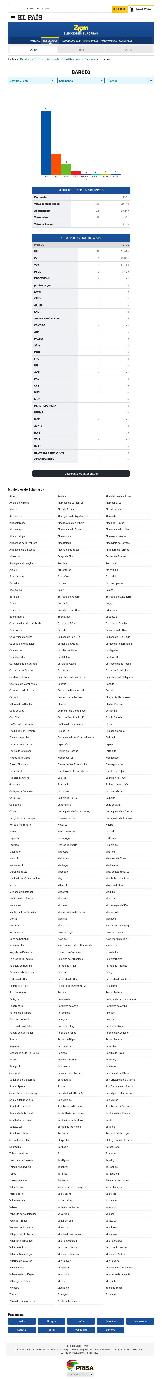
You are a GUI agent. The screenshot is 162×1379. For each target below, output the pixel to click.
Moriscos (111, 918)
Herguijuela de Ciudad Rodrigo (74, 811)
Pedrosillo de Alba (68, 979)
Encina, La (63, 730)
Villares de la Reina (68, 1254)
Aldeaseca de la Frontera (23, 542)
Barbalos (14, 583)
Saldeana (111, 1066)
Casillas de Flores (19, 677)
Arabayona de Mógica (21, 563)
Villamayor (112, 1234)
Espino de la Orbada (20, 750)
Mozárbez (63, 925)
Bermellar (15, 596)
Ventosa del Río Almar (21, 1227)
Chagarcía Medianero (118, 697)
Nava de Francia (115, 932)
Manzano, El (16, 865)
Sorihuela (63, 1146)
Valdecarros (16, 1187)
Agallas (62, 496)
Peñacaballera (114, 992)
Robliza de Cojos (115, 1052)
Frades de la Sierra (19, 757)
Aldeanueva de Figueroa (71, 529)
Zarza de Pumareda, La (22, 1301)
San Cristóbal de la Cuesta (120, 1079)
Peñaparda (64, 999)
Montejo (62, 905)
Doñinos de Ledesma (21, 724)
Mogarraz (63, 891)
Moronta (14, 925)
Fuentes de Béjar (115, 771)
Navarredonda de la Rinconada (75, 945)
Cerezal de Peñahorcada (71, 690)
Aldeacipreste (17, 522)
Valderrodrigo (65, 1200)
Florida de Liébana (68, 750)
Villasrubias (64, 1274)
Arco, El (13, 569)
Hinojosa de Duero (68, 818)
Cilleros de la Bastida (21, 704)
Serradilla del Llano (20, 1140)
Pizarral (110, 1019)
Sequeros (63, 1133)
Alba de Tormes (66, 509)
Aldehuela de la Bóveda (22, 549)
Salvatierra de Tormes (70, 1073)
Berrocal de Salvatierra (119, 596)
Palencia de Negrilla (20, 965)
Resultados (50, 40)
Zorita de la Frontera (69, 1301)
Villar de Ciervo (114, 1240)
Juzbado (110, 831)
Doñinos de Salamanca (70, 724)
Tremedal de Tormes (117, 1180)
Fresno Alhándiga (19, 764)
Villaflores (111, 1227)
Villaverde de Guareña (118, 1274)
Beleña (109, 589)
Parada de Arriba (67, 965)
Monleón (62, 898)
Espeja (109, 744)
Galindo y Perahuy (116, 777)
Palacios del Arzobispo (70, 958)
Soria (51, 1329)
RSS (96, 1353)
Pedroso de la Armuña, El (72, 985)
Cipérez (62, 704)
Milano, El (63, 885)
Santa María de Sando (21, 1113)
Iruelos (13, 831)
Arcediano (111, 563)
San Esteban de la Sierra (119, 1086)
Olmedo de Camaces (69, 952)
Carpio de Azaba (67, 663)
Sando (61, 1086)
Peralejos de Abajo (68, 1005)
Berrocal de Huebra (69, 596)
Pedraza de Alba (18, 979)
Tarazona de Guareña (21, 1160)
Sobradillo (15, 1146)
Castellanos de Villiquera (119, 677)
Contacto (19, 1349)
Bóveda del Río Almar (69, 610)
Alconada (111, 516)
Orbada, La (112, 952)
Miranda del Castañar (21, 891)
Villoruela (111, 1281)
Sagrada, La (112, 1059)
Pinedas (110, 1012)
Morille (13, 918)
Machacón (15, 851)
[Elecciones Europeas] (81, 29)
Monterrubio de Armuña (22, 912)
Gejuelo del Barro (67, 797)
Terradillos (112, 1166)
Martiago (63, 865)
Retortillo (111, 1046)
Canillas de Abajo (67, 650)
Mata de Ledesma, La (117, 871)
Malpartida (64, 858)
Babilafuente (16, 576)
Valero (13, 1207)
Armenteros (64, 569)
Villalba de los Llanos (69, 1234)
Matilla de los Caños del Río (24, 878)
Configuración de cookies (125, 1349)
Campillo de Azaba (68, 643)
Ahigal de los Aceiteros (118, 496)
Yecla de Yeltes (114, 1287)
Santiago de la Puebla (118, 1113)
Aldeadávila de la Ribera (71, 522)
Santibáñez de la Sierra (71, 1120)
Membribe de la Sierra (118, 878)
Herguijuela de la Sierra (119, 811)
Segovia (21, 1329)
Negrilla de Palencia (20, 952)
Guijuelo (13, 811)
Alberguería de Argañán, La (73, 516)
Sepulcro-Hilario (18, 1133)
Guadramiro (64, 804)
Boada (13, 603)
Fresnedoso (112, 757)
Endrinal (110, 737)
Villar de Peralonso (116, 1247)
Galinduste (15, 784)
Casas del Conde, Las (117, 670)
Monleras (111, 898)
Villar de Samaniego (20, 1254)
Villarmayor (64, 1260)
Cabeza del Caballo (116, 623)
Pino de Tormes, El (19, 1019)
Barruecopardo (114, 583)
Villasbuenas (16, 1267)
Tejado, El (111, 1160)
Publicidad (52, 1349)
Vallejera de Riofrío (68, 1207)
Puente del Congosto (117, 1032)
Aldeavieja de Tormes (118, 542)
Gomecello (15, 804)
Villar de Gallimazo (19, 1247)
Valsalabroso (113, 1207)
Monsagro (15, 905)
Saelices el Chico (67, 1059)
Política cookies (103, 1349)
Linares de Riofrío (67, 844)
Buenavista (64, 616)
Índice (89, 1353)
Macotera (63, 851)
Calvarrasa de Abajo (117, 630)
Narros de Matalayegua (119, 925)
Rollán (12, 1059)
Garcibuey (63, 791)
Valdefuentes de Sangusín (72, 1187)
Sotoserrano (113, 1146)
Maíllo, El (14, 858)
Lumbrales (112, 844)
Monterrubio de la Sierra (71, 912)
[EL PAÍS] (30, 17)
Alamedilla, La (113, 502)
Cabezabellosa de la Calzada (25, 623)
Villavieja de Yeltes (19, 1281)
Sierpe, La (63, 1140)
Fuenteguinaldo (114, 764)
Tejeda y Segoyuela (20, 1166)
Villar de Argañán (67, 1240)
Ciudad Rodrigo (114, 704)
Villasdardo (64, 1267)
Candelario (15, 650)
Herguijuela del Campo (22, 818)
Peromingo (64, 1012)
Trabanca (63, 1180)
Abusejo (13, 496)
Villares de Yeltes (115, 1254)
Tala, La (62, 1153)
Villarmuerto (113, 1260)
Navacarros (16, 932)
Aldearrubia (64, 536)
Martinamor (112, 865)
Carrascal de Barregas (118, 663)
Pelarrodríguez (17, 992)
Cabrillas (62, 630)
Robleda (62, 1052)
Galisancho (64, 784)
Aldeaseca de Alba (116, 536)
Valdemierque (17, 1200)
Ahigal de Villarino (19, 502)
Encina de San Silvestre (22, 730)
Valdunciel (111, 1200)
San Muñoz (112, 1099)
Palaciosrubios (114, 958)
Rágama (14, 1046)
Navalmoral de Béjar (117, 938)
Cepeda (110, 683)
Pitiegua (62, 1019)
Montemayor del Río (117, 905)
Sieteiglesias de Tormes (119, 1140)
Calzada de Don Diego (118, 636)
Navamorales (16, 945)
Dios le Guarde (114, 717)
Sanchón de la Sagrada (22, 1079)
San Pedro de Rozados (70, 1106)
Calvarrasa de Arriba (20, 636)
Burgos (51, 1321)
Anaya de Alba (65, 556)
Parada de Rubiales (116, 965)
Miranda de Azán (115, 885)
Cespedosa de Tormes (70, 697)
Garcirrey (14, 797)
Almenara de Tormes (117, 549)
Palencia (110, 1321)
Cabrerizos (15, 630)
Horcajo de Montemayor (119, 818)
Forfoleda (111, 750)
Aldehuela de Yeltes (68, 549)
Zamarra (14, 1294)
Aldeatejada (64, 542)
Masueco (63, 871)
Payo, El (110, 972)
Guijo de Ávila (113, 804)
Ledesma (111, 838)
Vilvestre (14, 1287)
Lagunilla (14, 838)
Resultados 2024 (71, 40)
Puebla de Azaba (115, 1026)
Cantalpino (64, 657)
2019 (33, 49)
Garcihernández (114, 791)
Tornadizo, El (113, 1173)
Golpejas (110, 797)
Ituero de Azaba (66, 831)
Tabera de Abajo (18, 1153)
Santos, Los (15, 1126)
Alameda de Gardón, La (71, 502)
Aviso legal (65, 1349)
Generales (125, 40)
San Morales (65, 1099)
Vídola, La (63, 1227)
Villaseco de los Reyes (21, 1274)
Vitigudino (63, 1287)
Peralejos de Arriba (116, 1005)
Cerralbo (110, 690)
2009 (128, 49)
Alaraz (13, 509)
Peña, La (14, 999)
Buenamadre (16, 616)
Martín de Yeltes (18, 871)
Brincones (111, 610)
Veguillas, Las (65, 1220)
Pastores (63, 972)
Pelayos (62, 992)
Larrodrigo (64, 838)
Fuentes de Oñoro (19, 777)
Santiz (109, 1120)
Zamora (110, 1329)
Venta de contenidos (35, 1349)
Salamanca (64, 1066)
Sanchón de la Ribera (117, 1073)
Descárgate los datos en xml (81, 473)
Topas (12, 1173)
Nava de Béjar (65, 932)
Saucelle (110, 1126)
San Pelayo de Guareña (119, 1106)
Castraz (62, 683)
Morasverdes (113, 912)
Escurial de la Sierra (20, 744)
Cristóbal (14, 717)
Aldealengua (16, 529)
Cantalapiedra (17, 657)
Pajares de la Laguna (21, 958)
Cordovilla (111, 710)
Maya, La (63, 878)
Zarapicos (111, 1294)
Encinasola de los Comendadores (76, 737)
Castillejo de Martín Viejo (23, 683)
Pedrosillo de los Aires (118, 979)
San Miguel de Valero (21, 1099)
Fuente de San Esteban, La (72, 764)
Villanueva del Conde (21, 1240)
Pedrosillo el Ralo (19, 985)
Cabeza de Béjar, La (69, 623)
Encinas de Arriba (19, 737)
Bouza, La (14, 610)
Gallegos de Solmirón (21, 791)
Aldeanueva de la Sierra (119, 529)
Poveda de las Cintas (20, 1026)
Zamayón (63, 1294)
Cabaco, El (111, 616)
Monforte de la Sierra (21, 898)
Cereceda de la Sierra (21, 690)
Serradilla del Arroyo (117, 1133)
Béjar (61, 589)
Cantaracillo (112, 657)
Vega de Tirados (18, 1220)
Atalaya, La (112, 569)
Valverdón (63, 1213)
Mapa (141, 1349)
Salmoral (14, 1073)
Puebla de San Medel (21, 1032)
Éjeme (109, 724)
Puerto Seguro (114, 1039)
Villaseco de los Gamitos (119, 1267)
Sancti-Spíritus (17, 1086)
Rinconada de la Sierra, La (24, 1052)
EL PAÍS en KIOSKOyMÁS (73, 1353)
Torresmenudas (18, 1180)
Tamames (111, 1153)
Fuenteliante (16, 771)
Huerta (109, 824)
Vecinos (110, 1213)
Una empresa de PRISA (80, 1365)
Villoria (61, 1281)
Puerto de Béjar (66, 1039)
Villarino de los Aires (20, 1260)
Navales (62, 938)
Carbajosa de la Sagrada (23, 663)
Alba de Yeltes (113, 509)
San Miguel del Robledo (119, 1093)
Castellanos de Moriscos (71, 677)
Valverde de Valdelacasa (23, 1213)
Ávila (22, 1321)
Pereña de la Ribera (20, 1012)
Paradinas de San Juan (22, 972)
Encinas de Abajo (115, 730)
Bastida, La (15, 589)
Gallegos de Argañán (117, 784)
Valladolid (81, 1329)
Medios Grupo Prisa (80, 1374)
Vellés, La (111, 1220)
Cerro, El (14, 697)
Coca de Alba (16, 710)
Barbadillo (111, 576)
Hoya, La (62, 824)
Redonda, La (65, 1046)
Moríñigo (62, 918)
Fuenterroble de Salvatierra (73, 771)
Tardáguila (64, 1160)
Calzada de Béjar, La (69, 636)
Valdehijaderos (114, 1187)
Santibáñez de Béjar (20, 1120)
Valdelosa (111, 1193)
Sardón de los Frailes (69, 1126)
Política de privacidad (82, 1349)
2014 (81, 49)
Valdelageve (64, 1193)
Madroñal (111, 851)
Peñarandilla (16, 1005)
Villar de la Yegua (67, 1247)
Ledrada (14, 844)
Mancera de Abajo (116, 858)
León (81, 1321)
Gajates (62, 777)
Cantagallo (112, 650)
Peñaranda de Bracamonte (121, 999)
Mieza (12, 885)
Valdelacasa (16, 1193)
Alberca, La (15, 516)
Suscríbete (119, 9)
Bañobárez (64, 576)
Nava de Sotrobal (19, 938)
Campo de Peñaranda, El (119, 643)
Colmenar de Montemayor (72, 710)
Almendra (14, 556)
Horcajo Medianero (20, 824)
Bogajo (109, 603)
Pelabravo (111, 985)
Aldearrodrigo (17, 536)
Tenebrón (63, 1166)
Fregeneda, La (65, 757)
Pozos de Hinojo (66, 1026)
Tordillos (62, 1173)
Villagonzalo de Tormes (22, 1234)
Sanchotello (64, 1079)
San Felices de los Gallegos (24, 1093)
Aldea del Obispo (115, 522)
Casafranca (64, 670)
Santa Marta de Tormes (71, 1113)
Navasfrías (112, 945)
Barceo (62, 583)
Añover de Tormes (116, 556)
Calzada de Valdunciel (21, 643)
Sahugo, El (15, 1066)
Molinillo (110, 891)
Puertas (13, 1039)
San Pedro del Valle (20, 1106)
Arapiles (62, 563)
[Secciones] (13, 17)
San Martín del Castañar (71, 1093)
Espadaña (63, 744)
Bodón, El (63, 603)
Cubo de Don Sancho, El (71, 717)
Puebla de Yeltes (67, 1032)
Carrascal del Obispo (21, 670)
